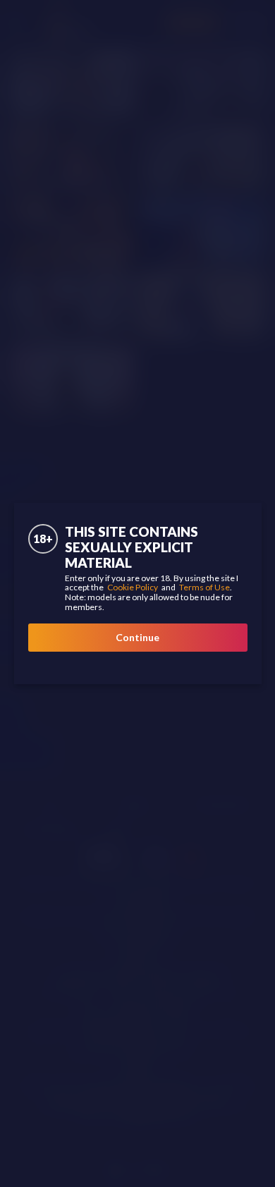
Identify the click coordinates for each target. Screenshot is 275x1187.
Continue (137, 637)
